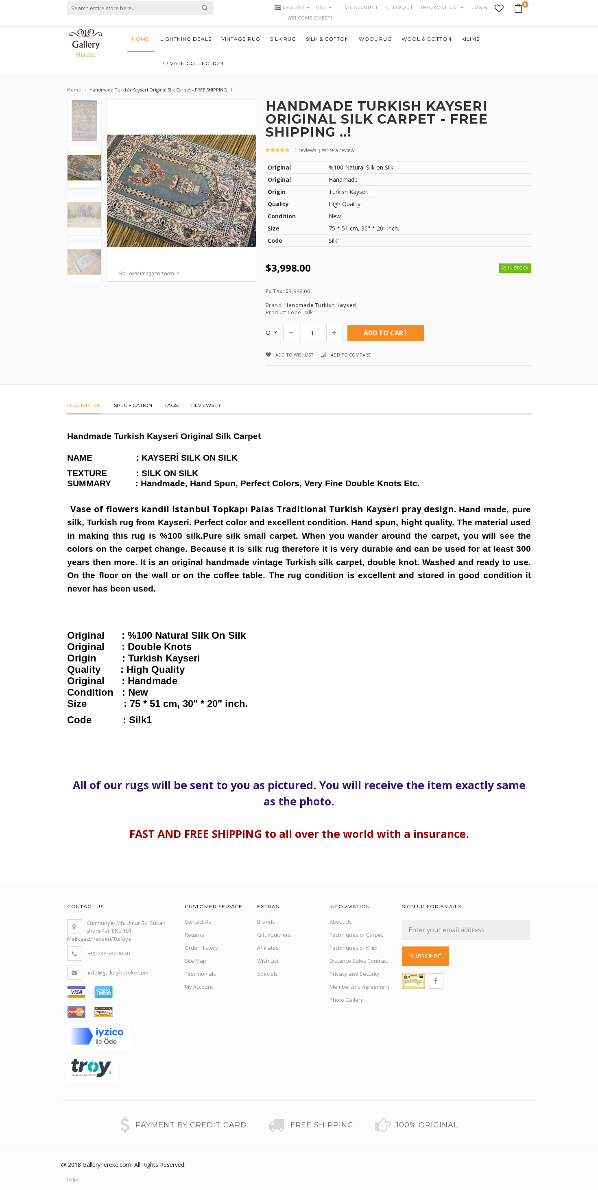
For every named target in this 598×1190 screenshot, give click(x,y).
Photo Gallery (346, 999)
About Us (341, 921)
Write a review (338, 150)
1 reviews (305, 150)
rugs (72, 1178)
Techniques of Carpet (356, 934)
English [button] (293, 7)
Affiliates (268, 947)
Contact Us (198, 921)
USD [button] (322, 7)
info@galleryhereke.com (118, 972)
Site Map (195, 960)
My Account (199, 986)
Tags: (171, 405)
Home (74, 90)
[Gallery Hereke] (86, 42)
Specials (267, 973)
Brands (266, 921)
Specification (133, 405)
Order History (201, 947)
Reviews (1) (205, 405)
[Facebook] (435, 981)
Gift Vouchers (274, 934)
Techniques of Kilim (354, 947)
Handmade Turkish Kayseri (320, 305)
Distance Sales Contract (359, 960)
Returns (194, 934)
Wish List (268, 960)
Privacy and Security (355, 973)
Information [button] (439, 7)
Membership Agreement (359, 986)
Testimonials (200, 973)
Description (84, 405)
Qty (271, 332)
